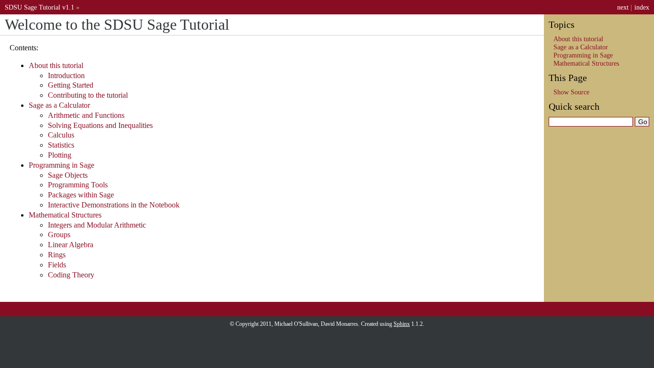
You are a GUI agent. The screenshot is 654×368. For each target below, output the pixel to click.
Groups (59, 234)
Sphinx (402, 324)
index (641, 7)
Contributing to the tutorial (88, 95)
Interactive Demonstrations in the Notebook (114, 205)
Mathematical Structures (65, 215)
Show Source (571, 92)
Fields (57, 265)
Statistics (61, 145)
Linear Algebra (70, 245)
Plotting (59, 155)
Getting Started (70, 85)
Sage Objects (68, 175)
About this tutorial (56, 65)
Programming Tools (78, 185)
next (623, 7)
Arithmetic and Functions (86, 115)
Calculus (61, 135)
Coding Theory (71, 275)
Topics (562, 24)
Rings (57, 255)
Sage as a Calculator (59, 105)
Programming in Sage (61, 165)
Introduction (66, 75)
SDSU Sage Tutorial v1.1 (39, 7)
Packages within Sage (81, 195)
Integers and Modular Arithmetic (97, 225)
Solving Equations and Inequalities (100, 125)
